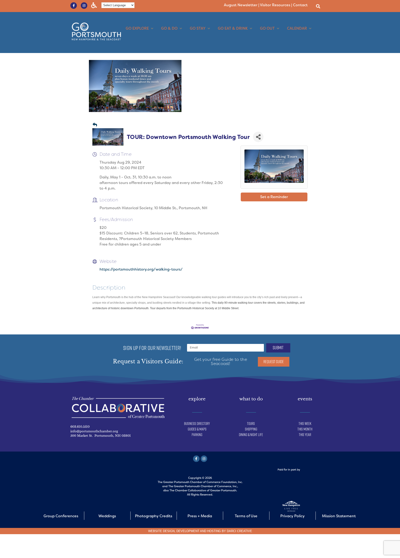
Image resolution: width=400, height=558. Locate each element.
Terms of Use (246, 516)
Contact (300, 5)
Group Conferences (61, 516)
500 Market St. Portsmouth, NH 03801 (100, 435)
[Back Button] (95, 125)
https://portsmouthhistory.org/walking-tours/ (141, 269)
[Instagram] (84, 5)
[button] (318, 6)
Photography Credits (153, 516)
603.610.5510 (80, 426)
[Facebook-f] (73, 5)
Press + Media (200, 516)
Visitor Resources (275, 5)
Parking (197, 434)
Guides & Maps (197, 429)
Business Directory (197, 423)
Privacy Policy (292, 516)
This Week (305, 423)
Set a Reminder (274, 196)
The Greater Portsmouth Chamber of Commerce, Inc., (203, 486)
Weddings (107, 516)
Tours (251, 423)
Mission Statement (339, 516)
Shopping (251, 429)
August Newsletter (240, 5)
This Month (304, 429)
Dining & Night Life (251, 434)
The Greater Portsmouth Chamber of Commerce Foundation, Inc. (200, 482)
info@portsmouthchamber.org (94, 431)
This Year (305, 434)
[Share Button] (258, 137)
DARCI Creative (239, 531)
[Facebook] (196, 458)
